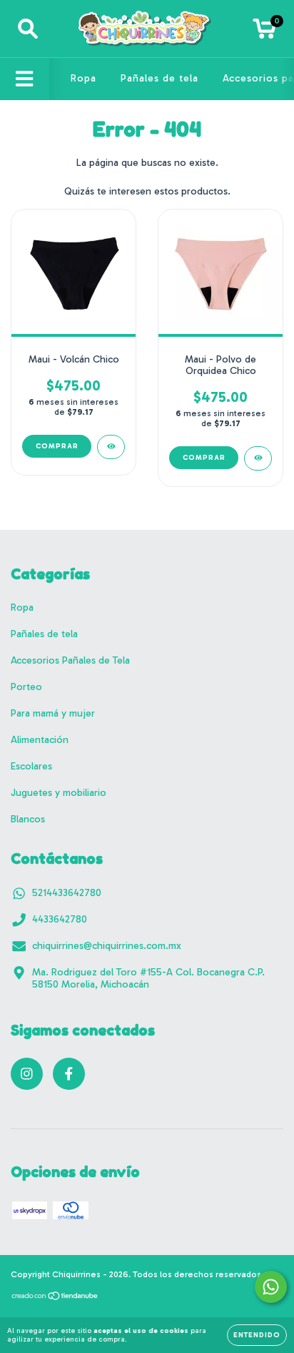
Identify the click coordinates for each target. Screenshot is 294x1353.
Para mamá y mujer (53, 713)
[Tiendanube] (55, 1298)
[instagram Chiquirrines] (27, 1074)
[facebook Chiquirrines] (69, 1074)
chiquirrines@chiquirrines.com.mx (106, 946)
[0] (264, 32)
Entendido (256, 1335)
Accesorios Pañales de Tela (70, 660)
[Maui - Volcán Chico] (111, 447)
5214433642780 (66, 893)
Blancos (28, 819)
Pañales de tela (159, 78)
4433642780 (59, 919)
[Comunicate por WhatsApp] (271, 1287)
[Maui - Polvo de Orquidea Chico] (258, 458)
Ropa (83, 78)
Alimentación (40, 740)
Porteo (26, 687)
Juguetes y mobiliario (58, 793)
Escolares (31, 766)
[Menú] (25, 79)
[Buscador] (28, 29)
